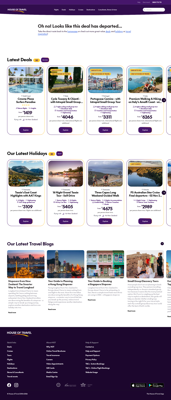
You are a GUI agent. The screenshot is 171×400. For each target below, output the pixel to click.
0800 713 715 (157, 2)
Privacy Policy (91, 359)
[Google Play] (156, 385)
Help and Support (93, 351)
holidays (119, 31)
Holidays (72, 9)
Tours (9, 355)
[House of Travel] (17, 9)
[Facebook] (9, 385)
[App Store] (138, 385)
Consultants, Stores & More (107, 9)
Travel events (12, 376)
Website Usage (92, 372)
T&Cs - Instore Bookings (95, 363)
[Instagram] (16, 385)
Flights (56, 9)
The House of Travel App (155, 394)
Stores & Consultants (15, 372)
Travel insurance (53, 355)
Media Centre (51, 372)
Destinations (90, 9)
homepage (72, 31)
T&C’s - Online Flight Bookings (98, 368)
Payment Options (93, 355)
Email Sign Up (52, 376)
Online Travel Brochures (56, 351)
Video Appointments (54, 363)
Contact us (90, 346)
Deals (64, 9)
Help (138, 2)
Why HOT (50, 346)
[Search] (145, 10)
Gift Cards (50, 368)
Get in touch (146, 2)
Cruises (80, 9)
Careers (49, 359)
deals (108, 31)
